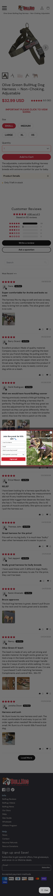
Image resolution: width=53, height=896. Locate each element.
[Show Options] (23, 454)
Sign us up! (13, 459)
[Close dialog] (51, 432)
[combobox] (12, 454)
